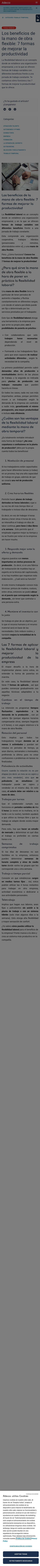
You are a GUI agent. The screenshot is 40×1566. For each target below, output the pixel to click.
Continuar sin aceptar (32, 1494)
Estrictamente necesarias (20, 1561)
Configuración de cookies (21, 1546)
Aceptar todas (21, 1554)
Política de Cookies (23, 1539)
